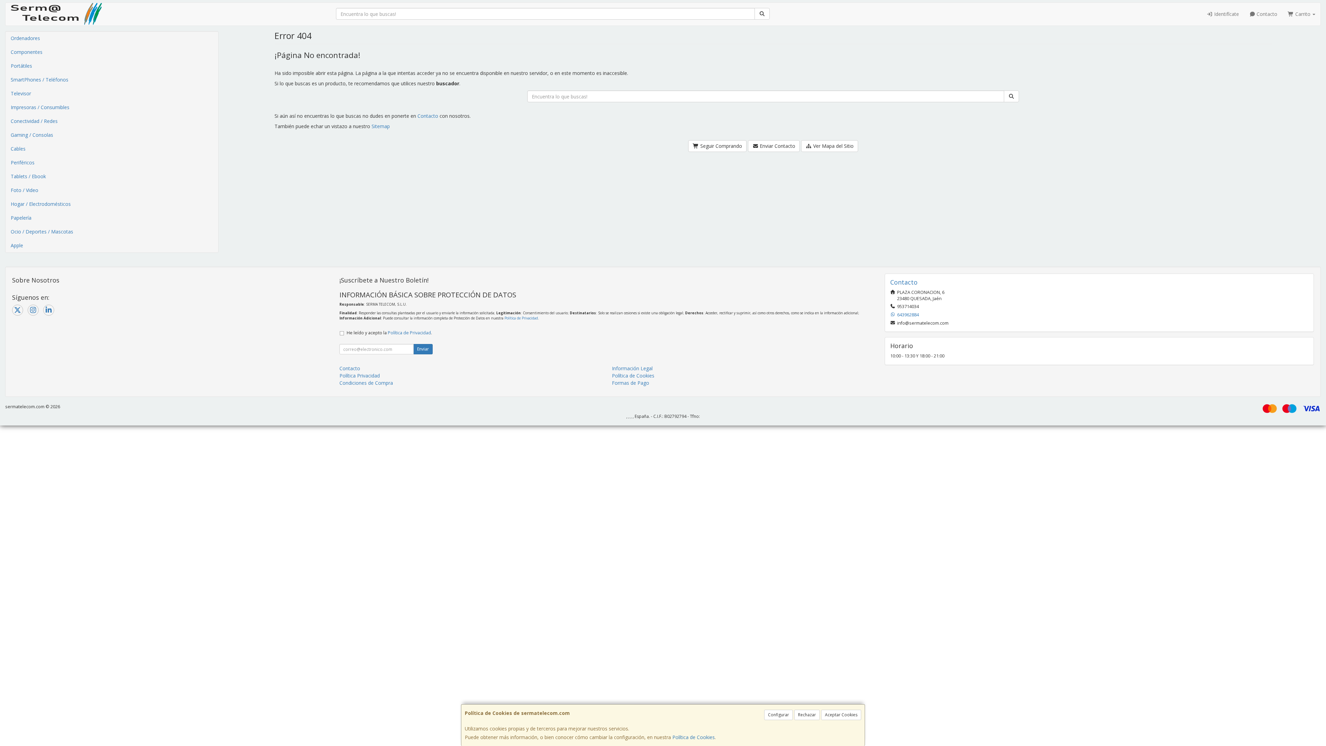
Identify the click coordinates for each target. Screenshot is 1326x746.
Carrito (1303, 14)
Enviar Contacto (776, 146)
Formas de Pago (630, 383)
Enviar (423, 349)
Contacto (1266, 14)
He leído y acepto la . (389, 333)
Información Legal (632, 368)
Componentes (26, 52)
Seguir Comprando (720, 146)
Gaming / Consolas (32, 135)
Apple (17, 245)
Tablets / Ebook (28, 176)
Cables (18, 148)
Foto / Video (24, 190)
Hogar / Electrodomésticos (41, 204)
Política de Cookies (693, 737)
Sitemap (381, 126)
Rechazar (807, 715)
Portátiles (21, 66)
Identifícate (1226, 14)
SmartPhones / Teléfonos (39, 79)
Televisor (21, 93)
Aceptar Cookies (841, 715)
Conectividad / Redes (34, 121)
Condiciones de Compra (366, 383)
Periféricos (23, 162)
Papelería (21, 217)
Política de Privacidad (521, 318)
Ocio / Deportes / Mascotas (42, 231)
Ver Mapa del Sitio (833, 146)
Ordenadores (25, 38)
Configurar (778, 715)
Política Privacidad (359, 375)
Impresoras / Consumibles (40, 107)
